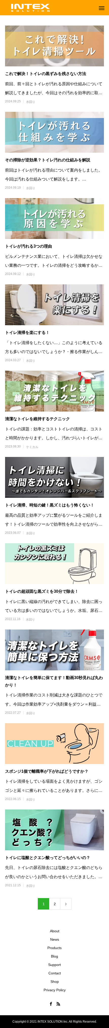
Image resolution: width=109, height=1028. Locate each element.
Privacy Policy (55, 990)
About (54, 931)
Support (54, 965)
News (54, 939)
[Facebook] (50, 1003)
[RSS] (58, 1003)
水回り (30, 102)
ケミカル (32, 447)
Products (54, 948)
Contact (54, 973)
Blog (54, 956)
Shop (54, 981)
